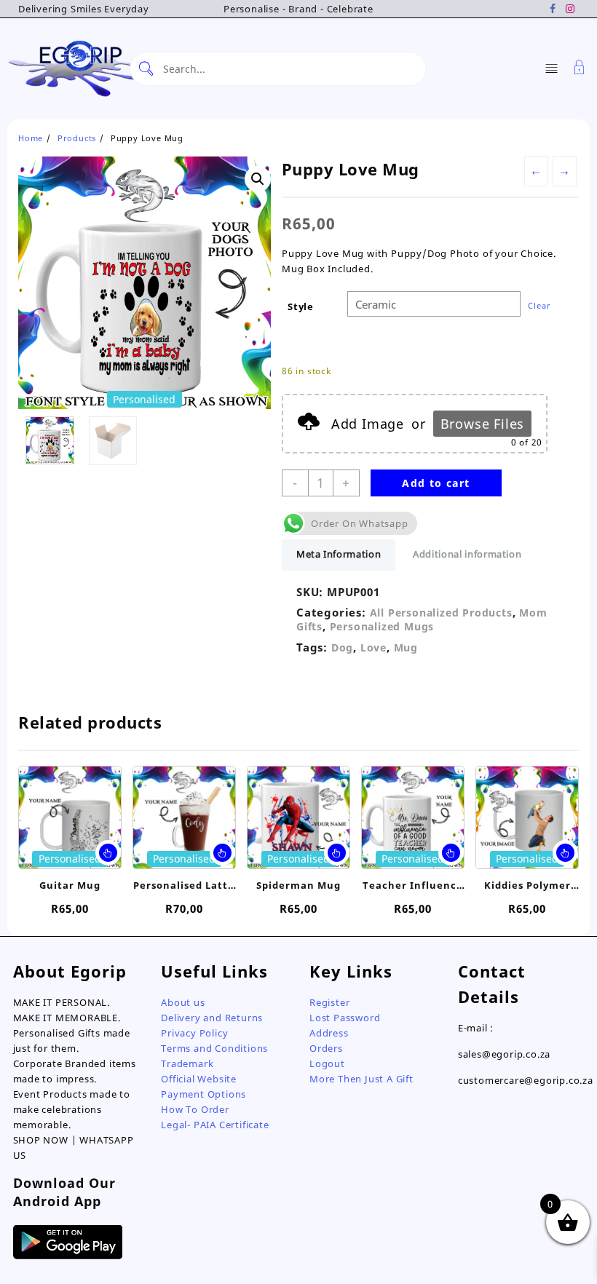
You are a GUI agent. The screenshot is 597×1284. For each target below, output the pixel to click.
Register (329, 1002)
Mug (406, 647)
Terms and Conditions (214, 1048)
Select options (108, 852)
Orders (326, 1048)
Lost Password (344, 1017)
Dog (342, 647)
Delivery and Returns (212, 1017)
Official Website (199, 1078)
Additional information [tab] (467, 553)
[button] (258, 179)
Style (301, 306)
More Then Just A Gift (361, 1078)
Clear (539, 305)
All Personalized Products (441, 612)
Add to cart (436, 483)
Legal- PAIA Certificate (215, 1124)
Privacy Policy (194, 1032)
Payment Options (203, 1094)
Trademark (187, 1063)
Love (373, 647)
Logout (327, 1063)
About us (183, 1002)
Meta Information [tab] (338, 553)
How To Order (195, 1109)
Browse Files (482, 423)
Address (329, 1032)
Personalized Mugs (382, 626)
